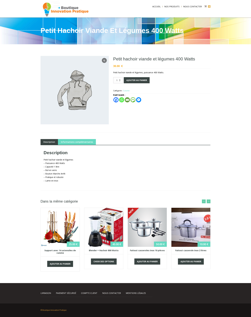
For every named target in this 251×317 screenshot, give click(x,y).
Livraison (46, 293)
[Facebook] (116, 99)
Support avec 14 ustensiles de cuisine (60, 251)
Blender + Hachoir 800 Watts (104, 250)
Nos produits (172, 6)
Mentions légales (136, 293)
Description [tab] (49, 142)
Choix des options (104, 261)
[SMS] (133, 99)
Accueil (156, 6)
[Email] (127, 99)
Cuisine (126, 90)
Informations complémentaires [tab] (77, 142)
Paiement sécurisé (66, 293)
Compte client (89, 293)
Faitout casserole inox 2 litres (190, 250)
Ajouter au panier (136, 80)
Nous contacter (192, 6)
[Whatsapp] (121, 99)
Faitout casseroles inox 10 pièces (147, 250)
